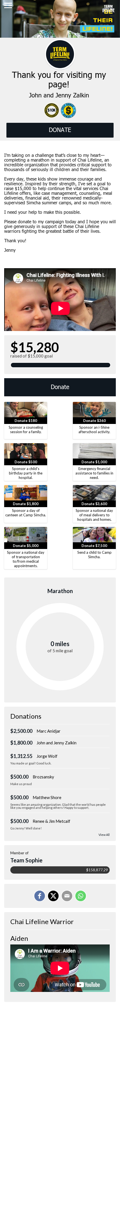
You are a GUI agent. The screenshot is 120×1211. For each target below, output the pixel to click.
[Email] (67, 896)
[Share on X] (53, 896)
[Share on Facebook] (39, 896)
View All (104, 834)
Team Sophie (26, 860)
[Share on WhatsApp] (81, 896)
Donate (60, 387)
